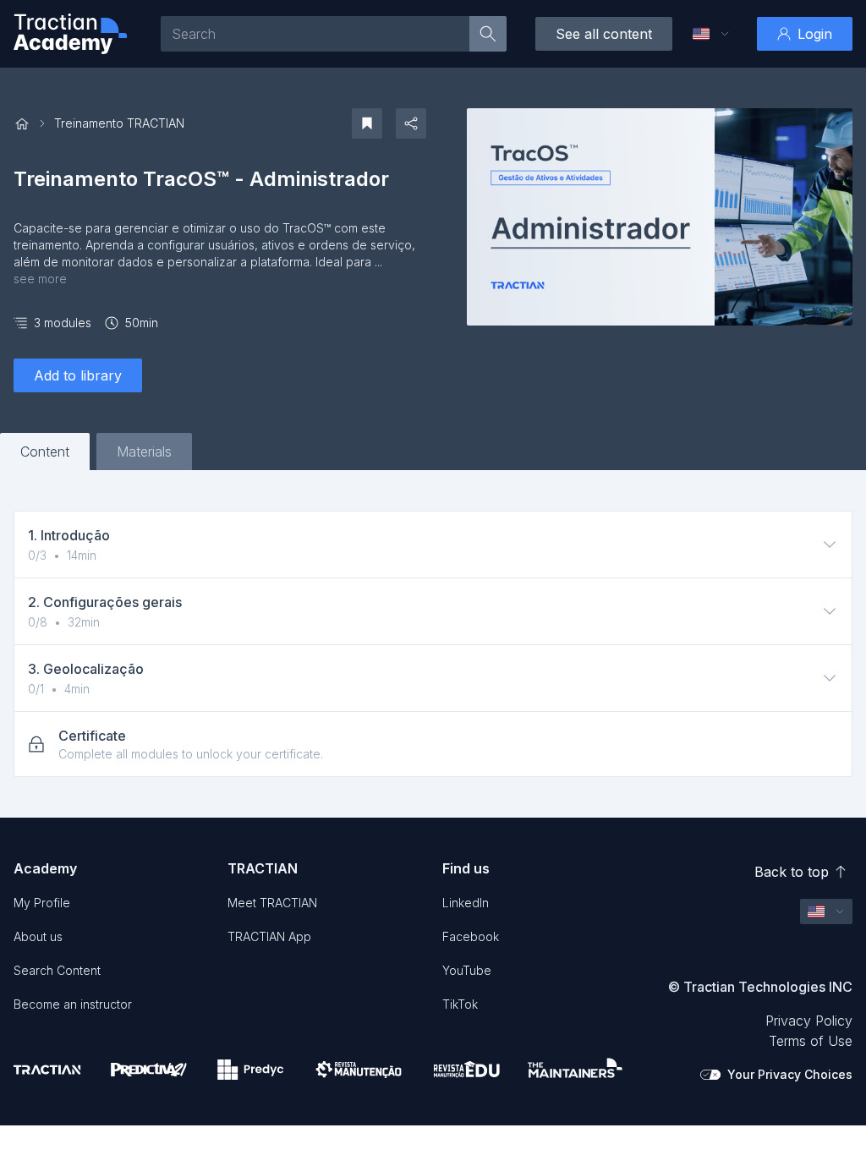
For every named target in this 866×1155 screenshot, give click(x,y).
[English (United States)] (701, 33)
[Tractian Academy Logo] (70, 34)
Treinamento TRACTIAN (119, 123)
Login (814, 33)
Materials (144, 451)
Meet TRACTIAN (272, 902)
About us (38, 936)
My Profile (42, 902)
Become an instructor (73, 1004)
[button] (711, 34)
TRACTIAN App (269, 936)
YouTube (466, 970)
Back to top (791, 871)
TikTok (460, 1004)
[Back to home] (22, 124)
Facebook (470, 936)
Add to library (78, 375)
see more (40, 278)
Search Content (57, 970)
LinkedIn (465, 902)
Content (44, 451)
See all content (604, 33)
